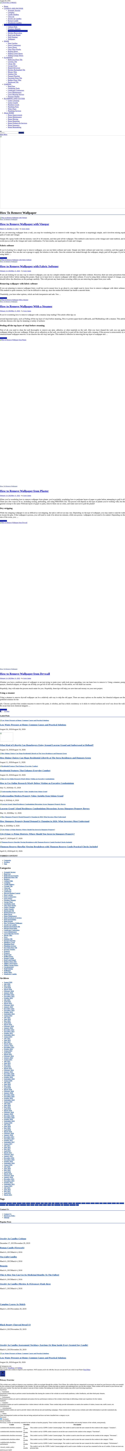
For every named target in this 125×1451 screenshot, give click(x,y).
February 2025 (9, 1005)
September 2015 (9, 1184)
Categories (7, 860)
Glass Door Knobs (14, 49)
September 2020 (9, 1079)
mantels (109, 1203)
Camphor (11, 12)
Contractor (7, 891)
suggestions (57, 1205)
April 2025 (7, 1001)
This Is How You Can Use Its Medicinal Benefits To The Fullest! (29, 1275)
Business (7, 879)
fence (53, 1203)
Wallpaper (11, 39)
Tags (5, 864)
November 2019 (9, 1096)
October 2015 (8, 1182)
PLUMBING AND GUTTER (14, 99)
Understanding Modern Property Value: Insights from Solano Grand (31, 796)
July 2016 (7, 1167)
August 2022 (8, 1051)
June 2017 (7, 1147)
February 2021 (9, 1070)
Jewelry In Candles (14, 19)
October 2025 (8, 998)
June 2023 (7, 1040)
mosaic (114, 1203)
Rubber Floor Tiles (14, 80)
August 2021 (8, 1059)
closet (42, 1203)
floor (61, 1203)
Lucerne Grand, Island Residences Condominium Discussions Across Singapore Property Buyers (45, 808)
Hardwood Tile (13, 82)
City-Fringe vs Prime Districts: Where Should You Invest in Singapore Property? (37, 834)
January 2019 (8, 1114)
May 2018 (7, 1128)
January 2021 (8, 1072)
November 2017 (9, 1139)
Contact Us (7, 1214)
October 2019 (8, 1098)
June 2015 (7, 1189)
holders (83, 1203)
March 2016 (8, 1174)
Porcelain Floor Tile (15, 78)
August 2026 (8, 982)
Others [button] (2, 1411)
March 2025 (8, 1003)
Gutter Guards (13, 103)
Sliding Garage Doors (15, 56)
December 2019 (9, 1095)
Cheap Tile (12, 64)
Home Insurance (13, 125)
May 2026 (7, 986)
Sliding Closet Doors (15, 53)
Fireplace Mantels (14, 29)
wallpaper (66, 1205)
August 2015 (8, 1186)
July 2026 (7, 984)
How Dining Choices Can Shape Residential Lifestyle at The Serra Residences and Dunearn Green (45, 758)
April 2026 (7, 987)
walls (77, 1205)
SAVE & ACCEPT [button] (6, 1450)
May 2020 (7, 1086)
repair (28, 1205)
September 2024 (9, 1014)
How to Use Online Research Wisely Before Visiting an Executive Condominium (37, 783)
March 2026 (8, 989)
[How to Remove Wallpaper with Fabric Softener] (62, 260)
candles (28, 1203)
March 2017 (8, 1153)
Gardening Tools (14, 88)
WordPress (11, 1368)
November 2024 (9, 1010)
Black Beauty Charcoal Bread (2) (15, 1324)
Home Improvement (15, 115)
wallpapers (73, 1205)
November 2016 (9, 1160)
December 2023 (9, 1030)
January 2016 (8, 1177)
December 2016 (9, 1158)
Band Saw (11, 86)
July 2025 (7, 1000)
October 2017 (8, 1140)
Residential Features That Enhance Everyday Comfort (25, 770)
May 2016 (7, 1170)
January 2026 (8, 993)
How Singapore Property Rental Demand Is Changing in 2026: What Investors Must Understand (44, 821)
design (46, 1203)
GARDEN (7, 84)
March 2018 (8, 1131)
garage (70, 1203)
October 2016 (8, 1161)
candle (24, 1203)
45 (5, 711)
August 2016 (8, 1165)
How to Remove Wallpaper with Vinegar (24, 224)
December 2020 (9, 1074)
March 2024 (8, 1024)
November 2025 (9, 996)
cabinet (14, 1203)
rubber (45, 1205)
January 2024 (8, 1028)
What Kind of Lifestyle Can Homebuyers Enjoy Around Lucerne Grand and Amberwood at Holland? (47, 745)
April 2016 (7, 1172)
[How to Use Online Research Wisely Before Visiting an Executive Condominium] (27, 779)
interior (88, 1203)
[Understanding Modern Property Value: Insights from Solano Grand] (23, 791)
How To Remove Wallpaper (18, 31)
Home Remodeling (14, 127)
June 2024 (7, 1019)
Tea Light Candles (8, 1257)
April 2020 (7, 1088)
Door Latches (12, 43)
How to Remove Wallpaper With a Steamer (26, 306)
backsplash (3, 1203)
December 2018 (9, 1116)
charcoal (37, 1203)
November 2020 (9, 1075)
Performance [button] (4, 1395)
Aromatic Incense (14, 10)
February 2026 (9, 991)
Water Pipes (12, 109)
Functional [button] (3, 1390)
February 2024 (9, 1026)
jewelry (93, 1203)
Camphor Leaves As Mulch (12, 1304)
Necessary (5, 1419)
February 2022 (9, 1056)
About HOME (9, 113)
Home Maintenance (15, 117)
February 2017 (9, 1154)
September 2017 (9, 1142)
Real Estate (7, 955)
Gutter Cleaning (13, 101)
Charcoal (11, 17)
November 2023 (9, 1031)
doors (49, 1203)
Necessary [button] (3, 1417)
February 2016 (9, 1175)
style (52, 1205)
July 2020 (7, 1082)
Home (6, 6)
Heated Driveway (14, 68)
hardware (78, 1203)
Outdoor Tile (12, 74)
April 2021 (7, 1066)
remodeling (12, 1205)
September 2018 (9, 1121)
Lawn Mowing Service (16, 94)
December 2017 (9, 1137)
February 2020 (9, 1091)
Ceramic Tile (12, 62)
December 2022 (9, 1047)
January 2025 (8, 1007)
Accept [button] (76, 1369)
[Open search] (1, 131)
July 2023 (7, 1038)
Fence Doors (12, 47)
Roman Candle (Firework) (12, 1247)
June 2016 (7, 1168)
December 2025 (9, 994)
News (6, 937)
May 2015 (7, 1191)
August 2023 (8, 1037)
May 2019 (7, 1107)
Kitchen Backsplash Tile (16, 70)
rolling (37, 1205)
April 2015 (7, 1193)
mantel (105, 1203)
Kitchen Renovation (15, 33)
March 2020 (8, 1089)
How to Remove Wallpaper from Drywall (25, 673)
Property (7, 951)
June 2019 (7, 1105)
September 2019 (9, 1100)
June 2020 (7, 1084)
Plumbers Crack (13, 105)
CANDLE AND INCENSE (13, 8)
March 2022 (8, 1054)
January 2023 (8, 1045)
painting (121, 1203)
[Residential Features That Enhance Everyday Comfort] (19, 766)
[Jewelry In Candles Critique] (6, 1234)
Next (7, 711)
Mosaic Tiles (12, 72)
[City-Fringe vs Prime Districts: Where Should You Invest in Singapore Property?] (27, 829)
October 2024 (8, 1012)
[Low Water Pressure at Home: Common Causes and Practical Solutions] (24, 720)
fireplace (57, 1203)
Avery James (25, 229)
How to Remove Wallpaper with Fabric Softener (29, 266)
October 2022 (8, 1049)
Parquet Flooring (14, 76)
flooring (65, 1203)
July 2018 (7, 1124)
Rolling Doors (13, 51)
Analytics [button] (3, 1401)
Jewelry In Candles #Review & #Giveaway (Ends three (25, 1284)
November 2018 (9, 1117)
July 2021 (7, 1061)
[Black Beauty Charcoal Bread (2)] (6, 1320)
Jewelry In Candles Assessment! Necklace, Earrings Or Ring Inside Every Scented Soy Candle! (44, 1345)
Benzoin (3, 1266)
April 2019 (7, 1109)
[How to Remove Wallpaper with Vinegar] (62, 218)
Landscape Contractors (16, 90)
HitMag (19, 1368)
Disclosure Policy (9, 1216)
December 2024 (9, 1009)
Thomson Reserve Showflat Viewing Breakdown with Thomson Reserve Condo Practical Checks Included (49, 846)
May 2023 (7, 1042)
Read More (3, 258)
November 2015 (9, 1181)
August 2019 (8, 1102)
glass (73, 1203)
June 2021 (7, 1063)
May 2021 (7, 1065)
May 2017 (7, 1149)
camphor (19, 1203)
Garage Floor (12, 66)
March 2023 (8, 1044)
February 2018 (9, 1133)
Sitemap (6, 1217)
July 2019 (7, 1103)
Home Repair (8, 921)
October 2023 (8, 1033)
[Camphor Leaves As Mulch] (6, 1300)
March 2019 (8, 1110)
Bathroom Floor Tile (15, 60)
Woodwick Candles (15, 23)
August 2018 (8, 1123)
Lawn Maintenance (14, 92)
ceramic (33, 1203)
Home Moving (13, 119)
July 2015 (7, 1188)
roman (41, 1205)
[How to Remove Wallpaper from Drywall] (62, 595)
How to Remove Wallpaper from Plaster (24, 491)
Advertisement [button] (4, 1406)
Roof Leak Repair (14, 35)
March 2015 (8, 1195)
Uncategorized (8, 967)
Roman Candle (13, 21)
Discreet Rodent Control (12, 893)
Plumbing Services (14, 111)
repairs (32, 1205)
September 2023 (9, 1035)
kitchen (97, 1203)
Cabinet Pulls (12, 27)
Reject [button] (81, 1369)
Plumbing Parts (13, 107)
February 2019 (9, 1112)
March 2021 (8, 1068)
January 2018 (8, 1135)
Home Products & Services (17, 123)
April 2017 (7, 1151)
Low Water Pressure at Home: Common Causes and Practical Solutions (33, 724)
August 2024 (8, 1016)
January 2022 (8, 1058)
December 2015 (9, 1179)
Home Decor (8, 914)
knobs (101, 1203)
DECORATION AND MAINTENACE (17, 25)
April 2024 (7, 1023)
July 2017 (7, 1146)
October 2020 (8, 1077)
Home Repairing (14, 121)
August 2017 (8, 1144)
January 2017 (8, 1156)
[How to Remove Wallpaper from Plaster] (62, 412)
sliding (49, 1205)
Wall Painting (12, 37)
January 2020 (8, 1093)
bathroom (9, 1203)
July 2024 (7, 1017)
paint (117, 1203)
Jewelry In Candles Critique (13, 1238)
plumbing (2, 1205)
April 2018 (7, 1130)
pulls (7, 1205)
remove (17, 1205)
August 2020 (8, 1081)
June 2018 (7, 1126)
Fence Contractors (14, 45)
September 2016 (9, 1163)
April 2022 (7, 1052)
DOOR (6, 41)
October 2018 (8, 1119)
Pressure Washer (14, 96)
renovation (23, 1205)
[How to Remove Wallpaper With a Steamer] (62, 300)
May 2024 (7, 1021)
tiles (62, 1205)
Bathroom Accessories (11, 876)
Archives (7, 862)
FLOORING (8, 58)
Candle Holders (13, 15)
